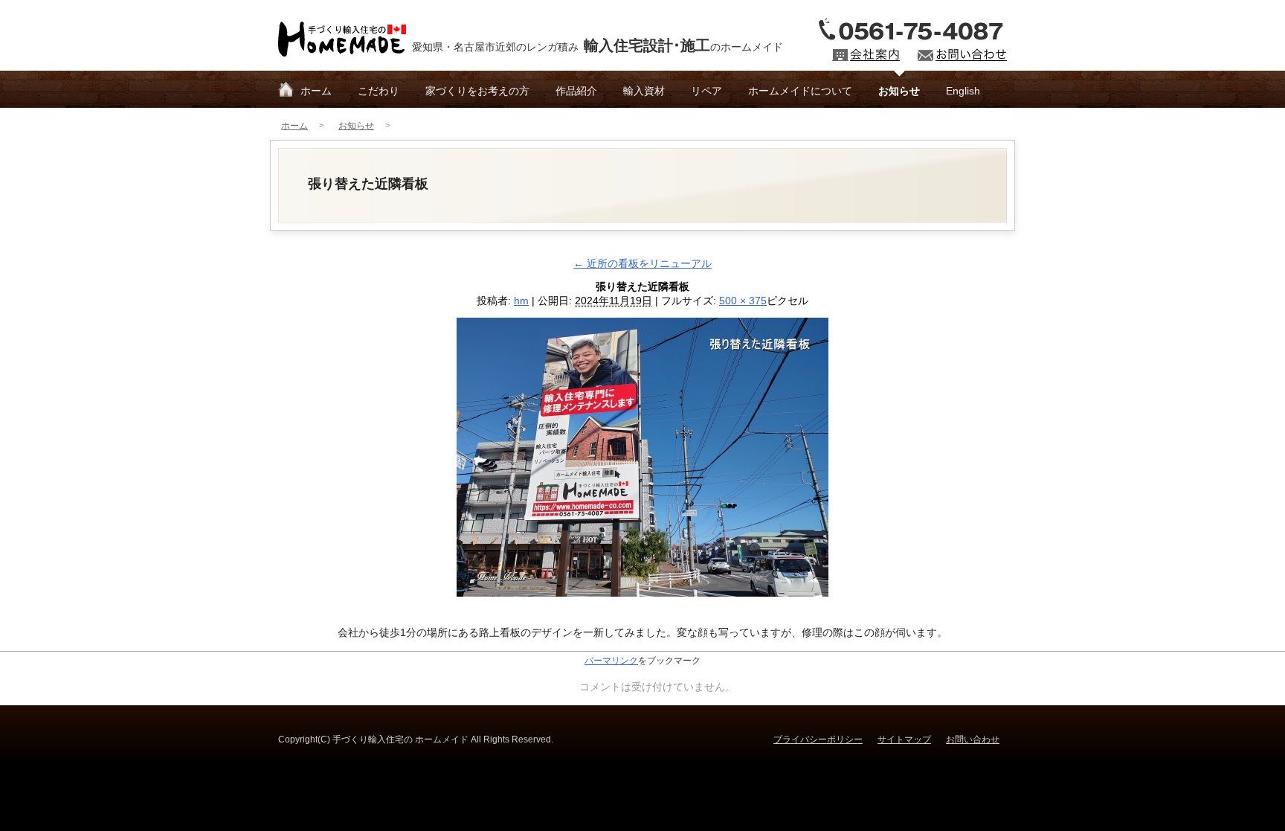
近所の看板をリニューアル (642, 263)
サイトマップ (904, 739)
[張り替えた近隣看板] (642, 587)
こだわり (378, 91)
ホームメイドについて (800, 91)
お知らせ (899, 91)
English (963, 91)
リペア (706, 91)
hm (521, 301)
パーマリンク (611, 660)
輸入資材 (644, 91)
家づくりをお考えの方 (477, 91)
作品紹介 (576, 91)
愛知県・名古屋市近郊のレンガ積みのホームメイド (597, 45)
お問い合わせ (972, 739)
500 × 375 (743, 301)
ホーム (316, 91)
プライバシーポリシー (818, 739)
